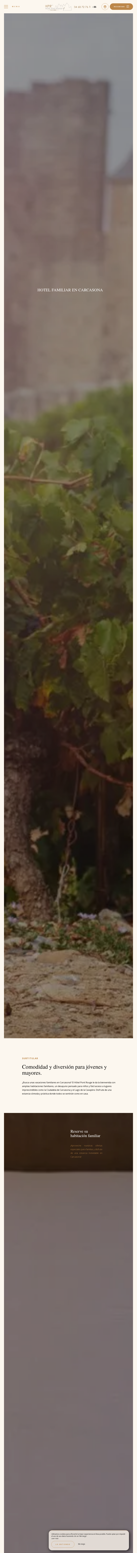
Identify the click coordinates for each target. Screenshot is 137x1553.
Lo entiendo (63, 1544)
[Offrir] (105, 6)
